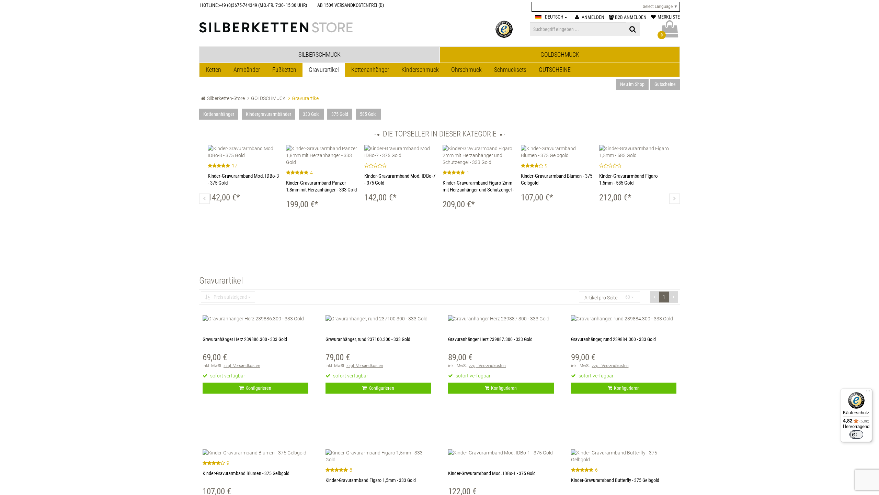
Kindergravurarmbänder (268, 114)
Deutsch (554, 17)
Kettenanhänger (370, 69)
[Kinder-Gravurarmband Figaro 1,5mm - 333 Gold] (378, 456)
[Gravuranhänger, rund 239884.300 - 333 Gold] (624, 318)
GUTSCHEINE (555, 69)
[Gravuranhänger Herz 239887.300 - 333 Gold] (501, 318)
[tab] (319, 55)
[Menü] (868, 392)
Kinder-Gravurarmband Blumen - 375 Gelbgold (246, 473)
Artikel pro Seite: (601, 297)
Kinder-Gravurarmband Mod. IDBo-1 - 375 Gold (492, 473)
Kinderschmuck (420, 69)
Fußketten (284, 69)
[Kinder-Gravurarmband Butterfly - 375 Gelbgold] (624, 456)
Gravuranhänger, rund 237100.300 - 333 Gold (368, 339)
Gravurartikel (324, 69)
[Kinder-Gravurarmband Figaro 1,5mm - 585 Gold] (635, 152)
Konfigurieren (258, 388)
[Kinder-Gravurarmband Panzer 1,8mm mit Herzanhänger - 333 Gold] (321, 155)
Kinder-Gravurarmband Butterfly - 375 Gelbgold (615, 480)
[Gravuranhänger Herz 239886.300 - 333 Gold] (255, 318)
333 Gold (311, 114)
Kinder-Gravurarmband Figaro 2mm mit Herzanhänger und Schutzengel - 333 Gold (478, 190)
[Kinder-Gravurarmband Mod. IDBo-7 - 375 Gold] (400, 152)
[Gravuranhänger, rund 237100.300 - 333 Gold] (378, 318)
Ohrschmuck (466, 69)
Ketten (213, 69)
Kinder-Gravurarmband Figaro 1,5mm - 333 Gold (371, 480)
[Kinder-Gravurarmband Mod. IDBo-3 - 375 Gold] (243, 152)
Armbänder (246, 69)
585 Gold (368, 114)
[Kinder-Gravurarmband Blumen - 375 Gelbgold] (556, 152)
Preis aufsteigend (230, 297)
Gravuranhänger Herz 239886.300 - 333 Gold (245, 339)
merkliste (669, 17)
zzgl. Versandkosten (242, 365)
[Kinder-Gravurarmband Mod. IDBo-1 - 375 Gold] (501, 452)
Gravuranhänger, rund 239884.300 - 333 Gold (613, 339)
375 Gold (339, 114)
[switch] (856, 434)
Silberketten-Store (226, 98)
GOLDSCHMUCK (268, 98)
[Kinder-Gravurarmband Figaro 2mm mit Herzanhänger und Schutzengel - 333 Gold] (478, 155)
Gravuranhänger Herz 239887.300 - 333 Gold (490, 339)
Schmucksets (510, 69)
